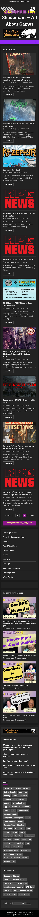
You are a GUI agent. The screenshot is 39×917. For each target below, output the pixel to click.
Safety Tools (17, 847)
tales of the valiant (12, 858)
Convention (9, 799)
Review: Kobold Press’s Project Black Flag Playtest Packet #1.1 (19, 478)
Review (20, 843)
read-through (8, 550)
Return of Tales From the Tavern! (19, 246)
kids (28, 828)
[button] (3, 42)
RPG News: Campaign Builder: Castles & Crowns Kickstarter (19, 64)
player (17, 839)
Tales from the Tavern (11, 568)
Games (20, 821)
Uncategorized (9, 572)
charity (7, 796)
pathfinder (29, 836)
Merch (14, 832)
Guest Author (9, 825)
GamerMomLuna (9, 262)
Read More (9, 95)
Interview (8, 828)
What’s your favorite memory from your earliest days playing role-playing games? (19, 623)
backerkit (8, 788)
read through (9, 843)
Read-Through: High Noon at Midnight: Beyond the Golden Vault (19, 338)
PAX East (8, 839)
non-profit (8, 836)
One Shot (18, 836)
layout (7, 832)
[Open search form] (35, 42)
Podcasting (26, 839)
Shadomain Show (11, 850)
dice (13, 810)
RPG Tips (6, 564)
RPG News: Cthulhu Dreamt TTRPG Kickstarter (19, 110)
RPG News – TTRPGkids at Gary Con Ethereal (19, 289)
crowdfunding (19, 803)
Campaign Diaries (10, 533)
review (5, 555)
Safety (7, 847)
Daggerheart (24, 807)
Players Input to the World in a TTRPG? (19, 655)
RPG (27, 843)
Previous (8, 515)
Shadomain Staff (9, 83)
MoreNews (18, 915)
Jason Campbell (8, 172)
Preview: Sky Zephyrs (19, 156)
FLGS (28, 818)
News (22, 832)
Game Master (9, 821)
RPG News (7, 559)
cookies (7, 803)
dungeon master (10, 814)
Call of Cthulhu (10, 792)
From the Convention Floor (14, 537)
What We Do (8, 577)
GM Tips (6, 541)
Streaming (25, 850)
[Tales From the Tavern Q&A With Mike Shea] (19, 702)
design (7, 810)
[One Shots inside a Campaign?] (19, 672)
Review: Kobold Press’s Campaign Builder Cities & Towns (19, 432)
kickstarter (19, 828)
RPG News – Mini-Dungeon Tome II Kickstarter (19, 200)
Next (32, 515)
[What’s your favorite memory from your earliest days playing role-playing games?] (19, 608)
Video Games (9, 861)
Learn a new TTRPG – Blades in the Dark (19, 386)
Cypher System (10, 807)
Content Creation (20, 796)
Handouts (21, 825)
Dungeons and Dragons (13, 818)
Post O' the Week (10, 546)
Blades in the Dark (22, 788)
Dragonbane (23, 810)
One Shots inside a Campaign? (15, 685)
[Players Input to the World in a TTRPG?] (19, 642)
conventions (21, 799)
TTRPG (25, 858)
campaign (23, 792)
